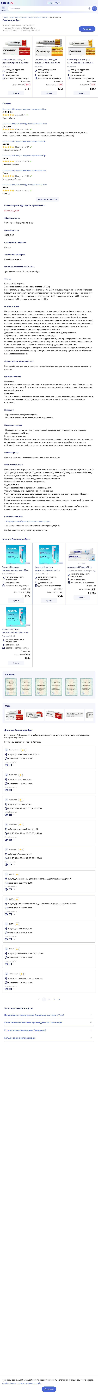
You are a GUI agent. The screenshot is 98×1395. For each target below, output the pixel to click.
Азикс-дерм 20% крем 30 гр (80, 567)
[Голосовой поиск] (89, 9)
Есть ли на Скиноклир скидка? (19, 1037)
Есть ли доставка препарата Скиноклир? (25, 1030)
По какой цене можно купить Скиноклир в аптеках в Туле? (34, 1015)
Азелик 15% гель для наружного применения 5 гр (47, 568)
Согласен (49, 1389)
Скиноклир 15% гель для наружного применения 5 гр (47, 61)
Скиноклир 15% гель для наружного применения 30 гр (80, 61)
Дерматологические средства (37, 17)
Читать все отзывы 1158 (47, 199)
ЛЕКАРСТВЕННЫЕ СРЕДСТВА (18, 17)
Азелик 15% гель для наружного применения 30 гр (15, 568)
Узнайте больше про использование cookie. (21, 1383)
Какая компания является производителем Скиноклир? (33, 1022)
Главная (5, 17)
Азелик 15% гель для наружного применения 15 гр (15, 630)
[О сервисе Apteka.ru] (95, 3)
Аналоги (87, 28)
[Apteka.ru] (7, 3)
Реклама (27, 563)
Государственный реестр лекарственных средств (28, 521)
